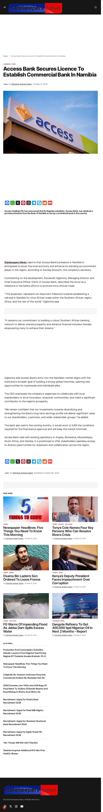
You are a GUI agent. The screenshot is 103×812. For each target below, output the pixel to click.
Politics (61, 524)
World (11, 572)
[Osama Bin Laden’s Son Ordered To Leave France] (26, 557)
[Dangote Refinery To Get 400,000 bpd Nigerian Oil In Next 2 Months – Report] (75, 606)
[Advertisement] (51, 33)
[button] (4, 7)
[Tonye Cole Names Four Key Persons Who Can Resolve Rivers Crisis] (75, 509)
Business (7, 64)
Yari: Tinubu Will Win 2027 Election (20, 742)
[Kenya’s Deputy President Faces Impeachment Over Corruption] (75, 557)
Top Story (68, 524)
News (14, 64)
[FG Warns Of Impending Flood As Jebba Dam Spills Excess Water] (26, 606)
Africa (55, 572)
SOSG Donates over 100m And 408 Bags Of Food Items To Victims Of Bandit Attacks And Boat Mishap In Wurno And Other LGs (25, 688)
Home (5, 56)
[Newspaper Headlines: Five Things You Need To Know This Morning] (26, 509)
